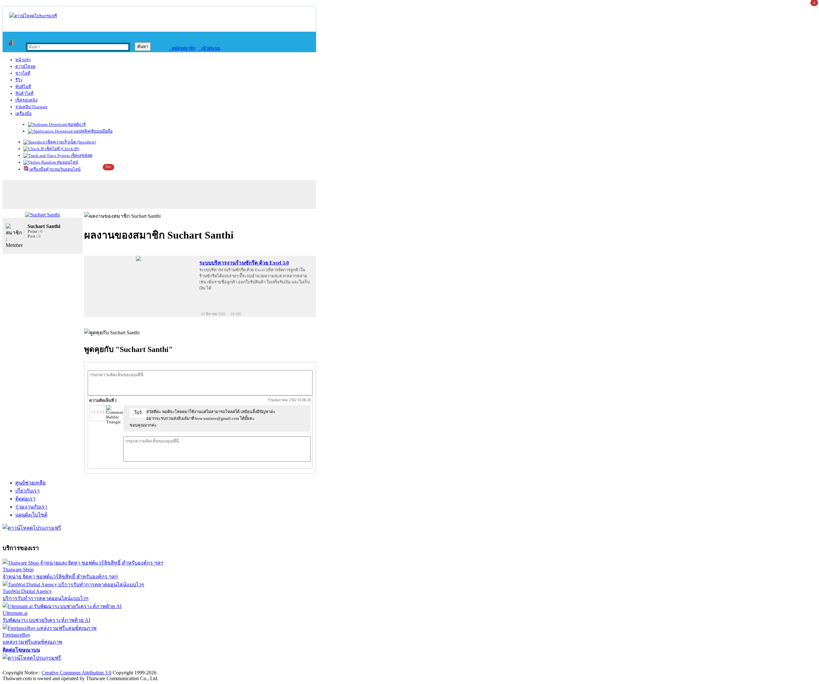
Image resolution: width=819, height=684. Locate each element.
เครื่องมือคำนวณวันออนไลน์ (54, 169)
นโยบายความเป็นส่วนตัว (84, 666)
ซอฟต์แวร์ (76, 124)
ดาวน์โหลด (25, 66)
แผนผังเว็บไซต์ (31, 514)
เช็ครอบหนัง (26, 100)
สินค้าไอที (24, 93)
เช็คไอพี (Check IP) (61, 148)
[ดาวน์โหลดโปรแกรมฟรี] (33, 15)
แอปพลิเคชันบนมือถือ (93, 131)
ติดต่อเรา (25, 498)
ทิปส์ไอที (23, 86)
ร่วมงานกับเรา (31, 506)
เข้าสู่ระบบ (209, 48)
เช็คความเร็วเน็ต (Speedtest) (70, 142)
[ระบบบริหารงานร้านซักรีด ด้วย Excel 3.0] (138, 258)
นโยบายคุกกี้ (132, 666)
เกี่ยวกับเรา (27, 490)
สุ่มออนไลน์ (67, 162)
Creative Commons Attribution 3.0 (76, 672)
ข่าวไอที (22, 73)
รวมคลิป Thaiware (31, 106)
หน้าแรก (23, 59)
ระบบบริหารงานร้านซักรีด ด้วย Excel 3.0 (244, 262)
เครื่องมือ (23, 113)
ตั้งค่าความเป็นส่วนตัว (27, 666)
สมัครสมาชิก (182, 48)
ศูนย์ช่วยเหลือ (30, 482)
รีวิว (18, 79)
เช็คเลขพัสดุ (81, 155)
